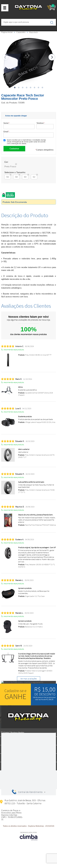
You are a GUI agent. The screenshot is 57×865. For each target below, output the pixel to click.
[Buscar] (52, 22)
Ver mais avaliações (28, 678)
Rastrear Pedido (17, 733)
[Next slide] (51, 57)
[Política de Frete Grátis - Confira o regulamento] (28, 682)
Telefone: (40, 123)
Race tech (33, 32)
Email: (6, 131)
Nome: (6, 123)
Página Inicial (7, 32)
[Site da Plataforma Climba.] (29, 835)
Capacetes (21, 32)
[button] (15, 87)
